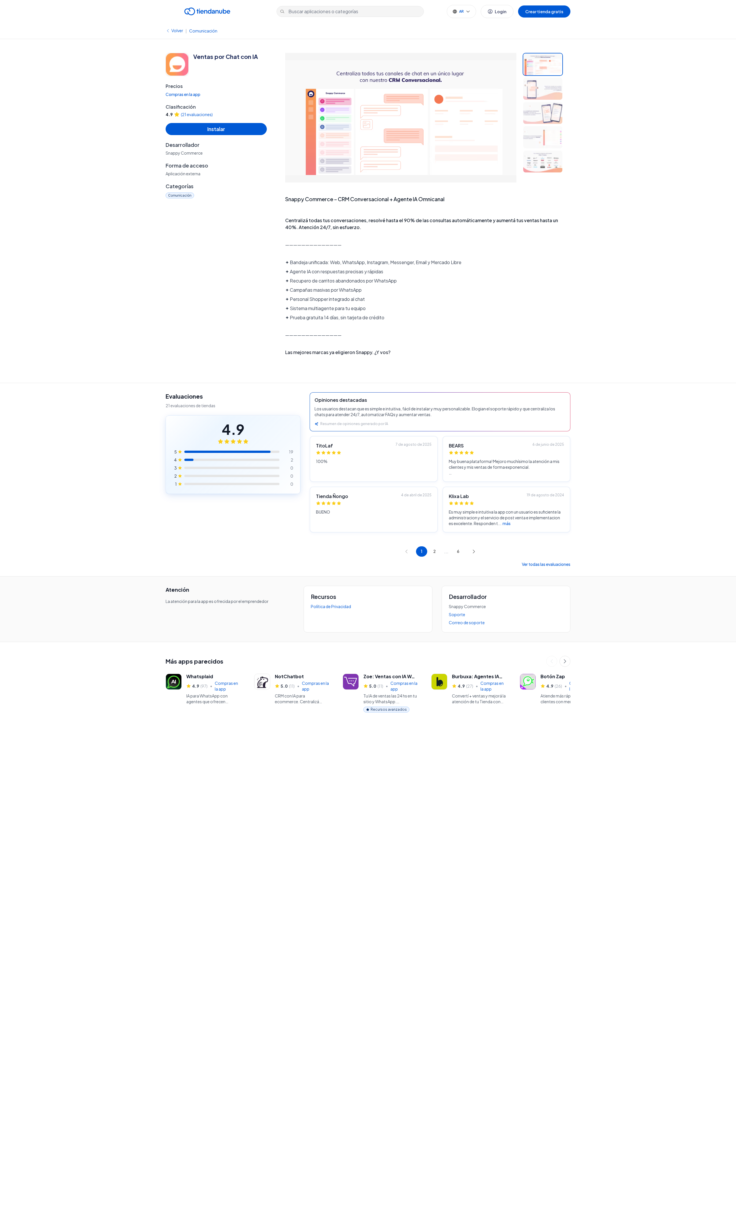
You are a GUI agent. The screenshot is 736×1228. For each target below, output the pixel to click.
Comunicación (203, 30)
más (507, 523)
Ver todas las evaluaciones (546, 564)
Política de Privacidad (331, 606)
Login (500, 11)
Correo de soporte (467, 622)
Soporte (457, 614)
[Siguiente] (564, 661)
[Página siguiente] (474, 551)
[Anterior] (551, 661)
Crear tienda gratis (544, 11)
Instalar (216, 129)
